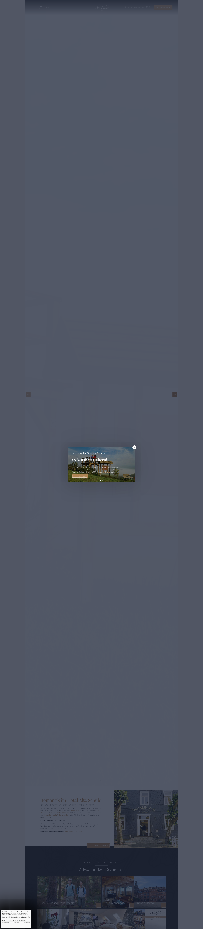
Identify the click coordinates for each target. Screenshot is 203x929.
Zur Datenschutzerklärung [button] (20, 920)
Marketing (27, 922)
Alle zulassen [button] (6, 925)
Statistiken (17, 922)
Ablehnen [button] (26, 925)
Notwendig (6, 922)
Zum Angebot (82, 476)
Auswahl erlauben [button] (16, 925)
